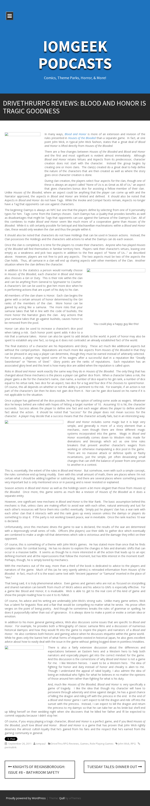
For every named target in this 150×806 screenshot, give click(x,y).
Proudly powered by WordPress (26, 798)
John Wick (123, 743)
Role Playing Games (101, 743)
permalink (11, 747)
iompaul (41, 743)
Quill (62, 798)
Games (84, 743)
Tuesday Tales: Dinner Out (112, 766)
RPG (133, 743)
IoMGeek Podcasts (75, 54)
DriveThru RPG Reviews (65, 743)
